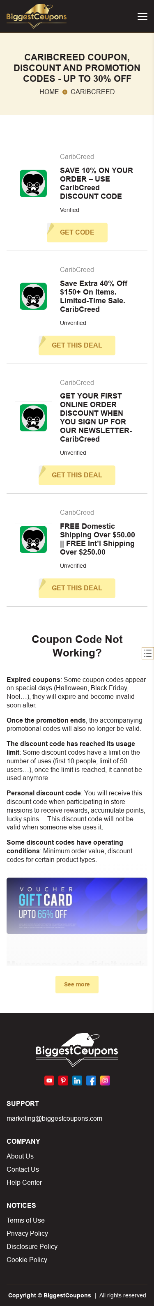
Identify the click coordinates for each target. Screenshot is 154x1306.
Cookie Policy (27, 1259)
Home (49, 91)
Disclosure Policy (32, 1246)
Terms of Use (26, 1220)
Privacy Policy (27, 1233)
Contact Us (23, 1169)
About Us (20, 1156)
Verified (69, 210)
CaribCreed (77, 156)
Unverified (73, 323)
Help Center (24, 1182)
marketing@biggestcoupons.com (54, 1118)
